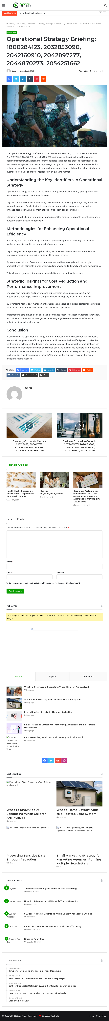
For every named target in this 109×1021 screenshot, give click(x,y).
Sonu (14, 71)
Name (10, 562)
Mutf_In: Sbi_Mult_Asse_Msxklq (51, 492)
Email (10, 572)
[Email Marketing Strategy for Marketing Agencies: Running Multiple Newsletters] (14, 728)
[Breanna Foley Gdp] (14, 943)
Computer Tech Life (50, 1016)
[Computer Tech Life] (22, 5)
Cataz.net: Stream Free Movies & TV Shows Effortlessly (52, 926)
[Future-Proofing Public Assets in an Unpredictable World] (14, 743)
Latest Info (20, 23)
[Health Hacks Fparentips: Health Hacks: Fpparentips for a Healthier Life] (21, 480)
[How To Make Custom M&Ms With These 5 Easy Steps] (14, 905)
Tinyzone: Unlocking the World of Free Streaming (50, 888)
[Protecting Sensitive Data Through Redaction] (14, 716)
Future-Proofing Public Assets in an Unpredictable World (43, 13)
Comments (88, 676)
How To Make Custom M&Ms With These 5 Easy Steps (52, 901)
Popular (52, 676)
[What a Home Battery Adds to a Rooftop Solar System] (14, 703)
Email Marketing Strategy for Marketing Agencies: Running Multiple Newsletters (78, 859)
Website (60, 572)
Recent (18, 676)
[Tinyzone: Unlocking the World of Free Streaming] (14, 892)
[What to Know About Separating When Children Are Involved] (14, 691)
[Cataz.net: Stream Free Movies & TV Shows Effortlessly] (14, 930)
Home (11, 23)
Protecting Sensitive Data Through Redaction (48, 712)
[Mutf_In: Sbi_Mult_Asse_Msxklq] (54, 480)
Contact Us (101, 1016)
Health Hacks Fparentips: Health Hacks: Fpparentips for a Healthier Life (20, 494)
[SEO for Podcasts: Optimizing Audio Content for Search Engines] (14, 917)
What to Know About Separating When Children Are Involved (56, 687)
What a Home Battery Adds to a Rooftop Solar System (52, 699)
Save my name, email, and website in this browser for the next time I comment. (44, 583)
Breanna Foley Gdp (34, 939)
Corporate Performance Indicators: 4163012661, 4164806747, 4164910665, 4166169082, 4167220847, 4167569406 (86, 496)
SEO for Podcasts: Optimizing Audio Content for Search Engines (58, 914)
